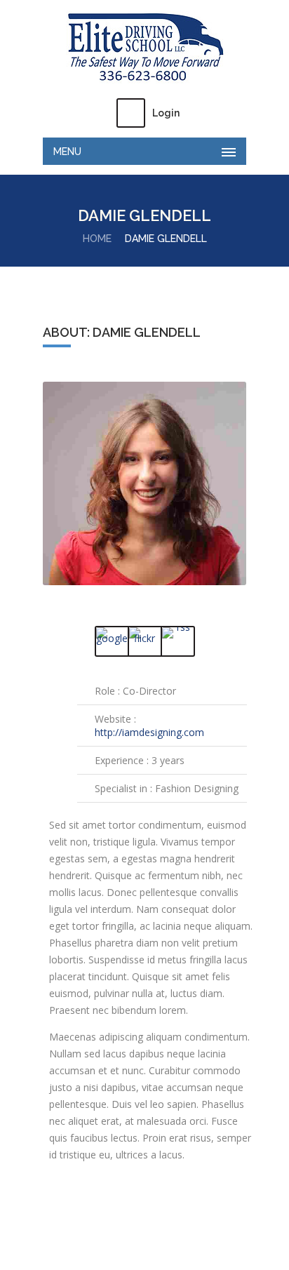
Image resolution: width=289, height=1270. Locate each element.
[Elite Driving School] (144, 48)
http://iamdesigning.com (149, 732)
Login (166, 113)
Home (97, 238)
